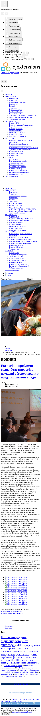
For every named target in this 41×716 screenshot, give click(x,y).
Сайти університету (16, 174)
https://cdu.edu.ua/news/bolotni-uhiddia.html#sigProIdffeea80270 (12, 612)
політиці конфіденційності (22, 712)
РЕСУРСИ (9, 157)
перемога (34, 674)
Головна (8, 348)
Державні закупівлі (16, 163)
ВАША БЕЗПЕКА (15, 112)
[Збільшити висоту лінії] (23, 57)
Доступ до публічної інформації (20, 117)
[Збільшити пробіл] (32, 59)
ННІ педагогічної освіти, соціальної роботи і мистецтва (20, 661)
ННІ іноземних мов (13, 665)
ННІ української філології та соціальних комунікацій (19, 657)
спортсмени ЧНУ (21, 674)
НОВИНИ (9, 95)
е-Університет (14, 159)
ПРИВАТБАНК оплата (17, 167)
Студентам (13, 100)
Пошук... (4, 279)
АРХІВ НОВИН (20, 684)
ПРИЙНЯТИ (5, 714)
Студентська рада (15, 134)
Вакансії (12, 106)
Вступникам (13, 98)
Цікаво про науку (15, 110)
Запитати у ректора (12, 176)
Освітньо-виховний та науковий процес (23, 148)
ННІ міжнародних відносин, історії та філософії (14, 641)
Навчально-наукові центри (18, 144)
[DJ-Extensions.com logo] (20, 71)
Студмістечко (14, 155)
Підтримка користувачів (18, 161)
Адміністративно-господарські (20, 150)
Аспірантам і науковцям (17, 102)
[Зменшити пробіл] (29, 59)
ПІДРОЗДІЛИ (10, 138)
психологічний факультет (29, 670)
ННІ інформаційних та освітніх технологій (20, 672)
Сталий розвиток (15, 131)
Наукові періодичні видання (19, 127)
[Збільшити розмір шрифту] (26, 55)
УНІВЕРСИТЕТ (11, 121)
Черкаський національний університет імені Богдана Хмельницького (20, 700)
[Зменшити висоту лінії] (20, 57)
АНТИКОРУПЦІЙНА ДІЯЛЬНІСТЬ (22, 115)
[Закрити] (6, 14)
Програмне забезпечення (18, 170)
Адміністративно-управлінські (20, 146)
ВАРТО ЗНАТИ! (15, 113)
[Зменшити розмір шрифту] (23, 55)
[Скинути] (2, 13)
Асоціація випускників (17, 136)
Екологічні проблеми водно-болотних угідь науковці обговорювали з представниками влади (20, 371)
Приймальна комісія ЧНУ (13, 676)
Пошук (30, 279)
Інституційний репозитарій (19, 172)
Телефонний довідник (17, 119)
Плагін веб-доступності (10, 73)
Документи (13, 108)
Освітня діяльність (15, 129)
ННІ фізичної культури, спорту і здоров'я (19, 653)
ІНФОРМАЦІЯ (10, 96)
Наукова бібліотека (16, 153)
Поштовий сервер (15, 169)
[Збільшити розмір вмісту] (27, 53)
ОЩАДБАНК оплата (16, 165)
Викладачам (13, 104)
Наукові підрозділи (16, 151)
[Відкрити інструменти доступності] (4, 4)
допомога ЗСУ (6, 674)
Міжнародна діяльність (17, 132)
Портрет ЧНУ (14, 123)
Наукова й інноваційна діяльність (21, 125)
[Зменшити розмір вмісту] (24, 53)
